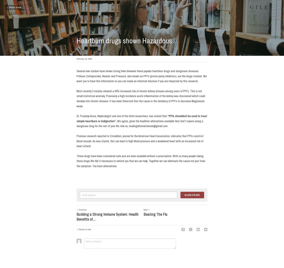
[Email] (205, 229)
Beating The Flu (155, 214)
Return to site (15, 7)
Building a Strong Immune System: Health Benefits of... (108, 217)
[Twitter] (190, 229)
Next (146, 209)
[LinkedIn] (198, 229)
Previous (83, 209)
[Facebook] (183, 229)
